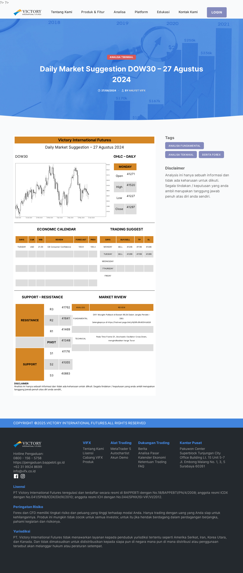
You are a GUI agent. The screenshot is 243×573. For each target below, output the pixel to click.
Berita (142, 449)
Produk (88, 462)
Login (216, 12)
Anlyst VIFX (137, 90)
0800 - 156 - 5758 (27, 458)
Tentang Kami (61, 12)
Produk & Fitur (93, 12)
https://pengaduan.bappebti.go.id (39, 462)
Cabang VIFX (93, 457)
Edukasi (163, 12)
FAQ (141, 466)
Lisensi (88, 453)
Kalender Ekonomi (152, 457)
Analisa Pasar (148, 453)
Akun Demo (119, 457)
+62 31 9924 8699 (27, 467)
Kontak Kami (188, 12)
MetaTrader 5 (120, 449)
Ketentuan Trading (152, 462)
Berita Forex (211, 154)
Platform (141, 12)
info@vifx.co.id (24, 471)
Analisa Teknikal (121, 57)
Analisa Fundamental (184, 145)
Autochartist (119, 453)
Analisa (120, 12)
